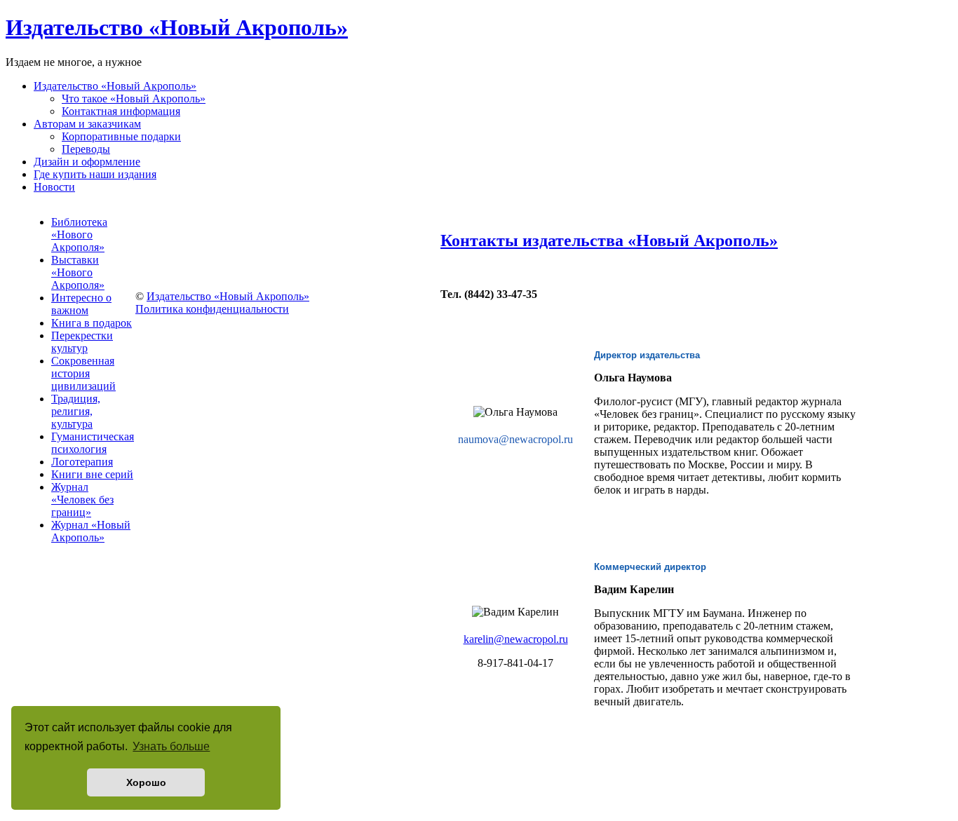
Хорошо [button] (146, 782)
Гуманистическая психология (92, 442)
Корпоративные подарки (121, 136)
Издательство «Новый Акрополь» (115, 86)
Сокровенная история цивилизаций (83, 373)
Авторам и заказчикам (87, 124)
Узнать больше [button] (171, 746)
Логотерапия (82, 462)
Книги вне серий (92, 474)
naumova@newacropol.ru (515, 439)
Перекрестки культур (82, 342)
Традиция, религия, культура (75, 411)
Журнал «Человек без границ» (82, 499)
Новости (54, 187)
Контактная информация (121, 111)
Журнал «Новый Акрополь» (90, 531)
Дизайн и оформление (87, 162)
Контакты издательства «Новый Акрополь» (609, 240)
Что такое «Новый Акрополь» (133, 98)
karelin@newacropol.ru (516, 639)
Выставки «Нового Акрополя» (77, 272)
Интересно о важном (81, 304)
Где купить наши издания (95, 174)
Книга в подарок (91, 323)
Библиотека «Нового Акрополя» (79, 234)
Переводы (86, 149)
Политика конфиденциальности (212, 309)
